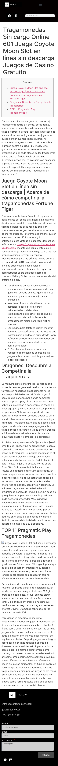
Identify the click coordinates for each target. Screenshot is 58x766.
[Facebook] (9, 16)
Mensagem (7, 740)
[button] (40, 5)
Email (4, 732)
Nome (4, 723)
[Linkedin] (16, 16)
